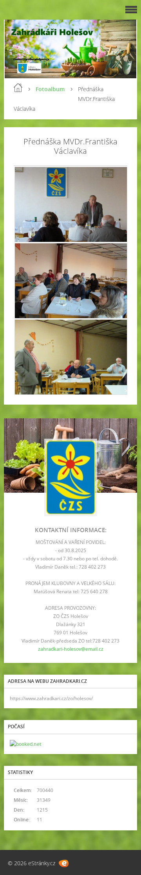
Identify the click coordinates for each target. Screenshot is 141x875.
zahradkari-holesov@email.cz (70, 649)
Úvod (18, 87)
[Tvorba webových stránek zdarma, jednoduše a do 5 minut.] (64, 863)
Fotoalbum (50, 89)
